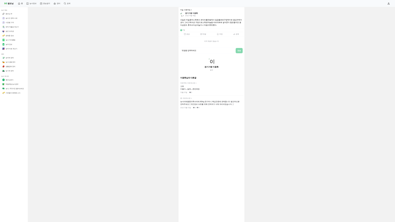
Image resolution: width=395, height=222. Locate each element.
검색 (68, 3)
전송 (239, 51)
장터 (58, 3)
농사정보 (33, 3)
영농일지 (46, 3)
